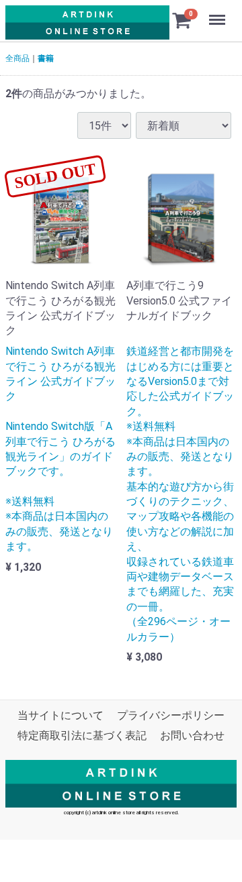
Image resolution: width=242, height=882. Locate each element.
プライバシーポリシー (171, 715)
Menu (219, 12)
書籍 (46, 58)
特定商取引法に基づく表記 (82, 736)
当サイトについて (60, 715)
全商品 (17, 58)
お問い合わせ (192, 736)
